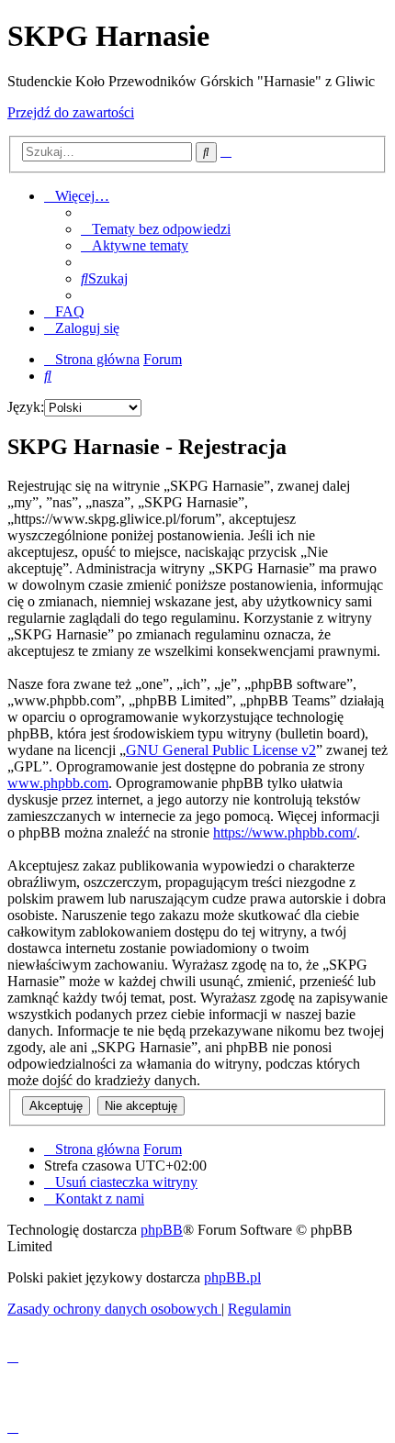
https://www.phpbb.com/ (284, 832)
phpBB (162, 1230)
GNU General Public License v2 (221, 750)
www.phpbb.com (57, 783)
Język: (25, 407)
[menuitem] (156, 229)
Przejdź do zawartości (70, 112)
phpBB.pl (232, 1277)
